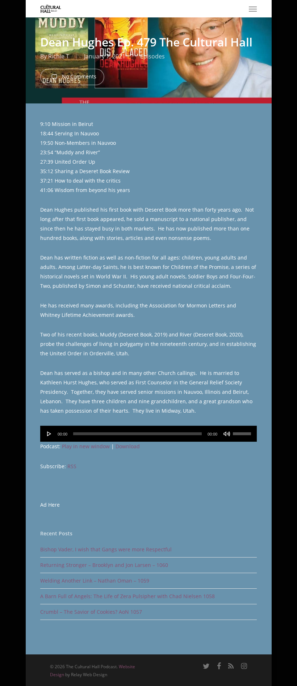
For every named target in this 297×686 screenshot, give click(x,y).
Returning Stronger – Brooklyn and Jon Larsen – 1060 (104, 565)
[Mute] (226, 433)
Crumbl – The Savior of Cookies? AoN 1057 (91, 611)
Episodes (152, 56)
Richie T (58, 56)
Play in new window (86, 446)
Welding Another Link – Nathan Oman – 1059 (94, 580)
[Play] (49, 433)
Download (128, 446)
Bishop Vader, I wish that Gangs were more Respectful (106, 549)
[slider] (243, 431)
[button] (253, 8)
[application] (148, 434)
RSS (71, 466)
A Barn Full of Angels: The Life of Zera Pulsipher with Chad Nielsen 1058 (127, 596)
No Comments (78, 76)
